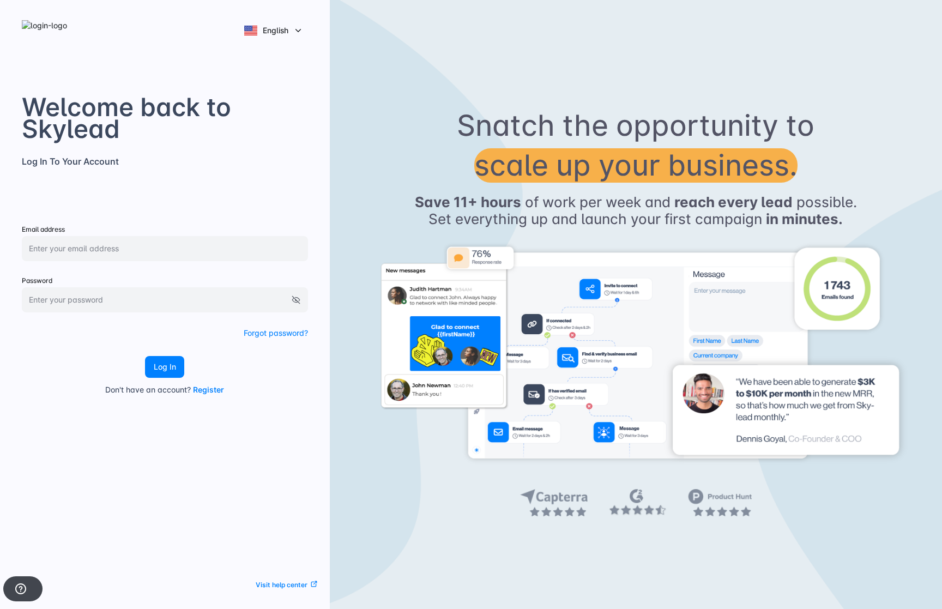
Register (208, 389)
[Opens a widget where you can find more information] (23, 590)
